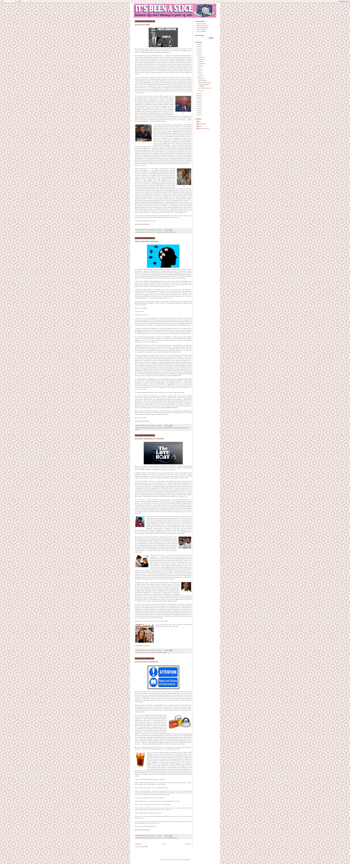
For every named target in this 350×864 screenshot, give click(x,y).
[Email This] (165, 230)
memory (169, 427)
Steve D (201, 126)
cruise (140, 652)
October (200, 61)
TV (175, 232)
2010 (198, 114)
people (160, 652)
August (200, 65)
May (199, 72)
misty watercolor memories (146, 241)
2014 (198, 106)
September (201, 63)
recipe (165, 837)
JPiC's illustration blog (202, 27)
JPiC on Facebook (201, 29)
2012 (198, 110)
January (200, 90)
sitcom (167, 232)
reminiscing (163, 232)
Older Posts (188, 844)
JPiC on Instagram (201, 31)
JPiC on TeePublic (201, 23)
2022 (198, 53)
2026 (198, 44)
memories (165, 427)
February (200, 78)
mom (162, 837)
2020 (198, 93)
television (172, 232)
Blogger (188, 859)
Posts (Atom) (145, 846)
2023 (198, 51)
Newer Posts (138, 844)
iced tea (140, 837)
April (199, 74)
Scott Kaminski (202, 123)
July (199, 67)
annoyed (141, 232)
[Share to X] (168, 230)
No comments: (158, 229)
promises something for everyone (149, 438)
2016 (198, 102)
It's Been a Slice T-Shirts (203, 25)
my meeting (183, 281)
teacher (137, 429)
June (199, 70)
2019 (198, 95)
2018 (198, 97)
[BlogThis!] (167, 230)
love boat (156, 652)
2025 (198, 46)
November (201, 59)
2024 (198, 49)
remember (158, 232)
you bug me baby (142, 24)
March (200, 76)
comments (141, 427)
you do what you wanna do (146, 662)
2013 (198, 108)
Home (163, 844)
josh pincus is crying (147, 232)
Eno (200, 121)
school (183, 427)
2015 (198, 104)
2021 (198, 55)
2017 (198, 99)
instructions (145, 837)
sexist (187, 427)
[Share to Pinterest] (172, 230)
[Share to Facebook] (170, 230)
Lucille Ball (145, 82)
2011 (198, 112)
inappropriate (147, 427)
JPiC (154, 232)
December (201, 57)
